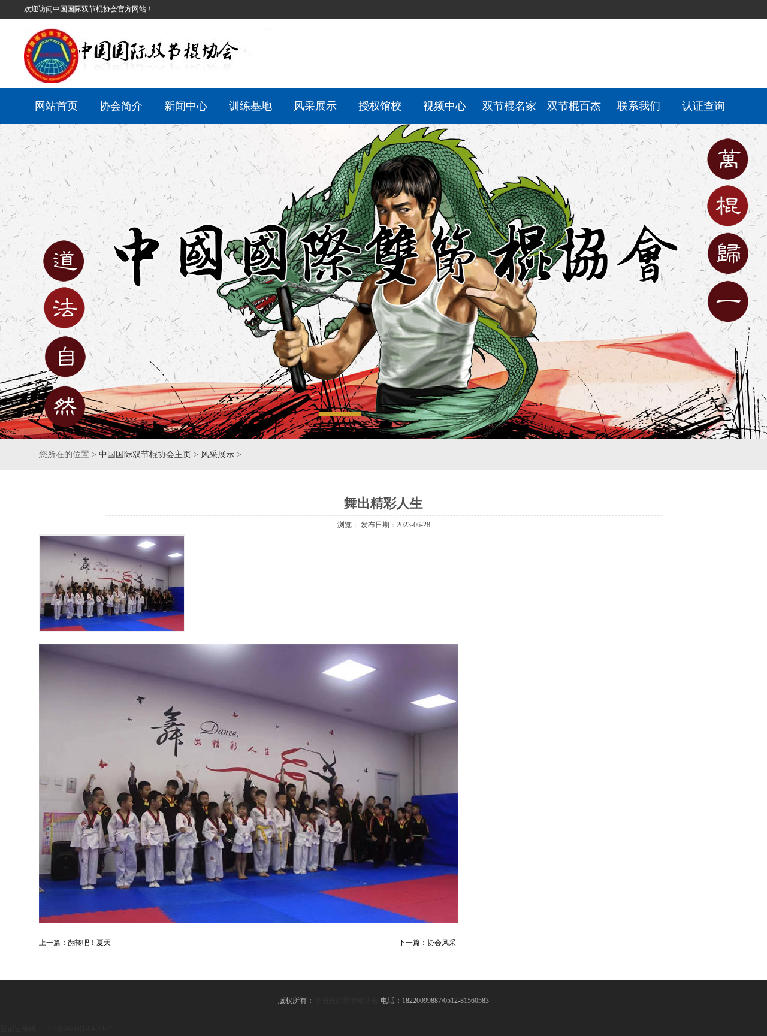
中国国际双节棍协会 (346, 1000)
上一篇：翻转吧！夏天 (75, 942)
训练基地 (250, 106)
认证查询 (703, 106)
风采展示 (315, 106)
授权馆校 (379, 106)
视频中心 (444, 106)
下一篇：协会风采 (427, 942)
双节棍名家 (509, 106)
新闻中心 (185, 106)
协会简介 (121, 106)
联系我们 (638, 106)
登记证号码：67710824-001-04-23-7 (55, 1029)
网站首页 (56, 106)
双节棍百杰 (574, 106)
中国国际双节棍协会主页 (145, 454)
